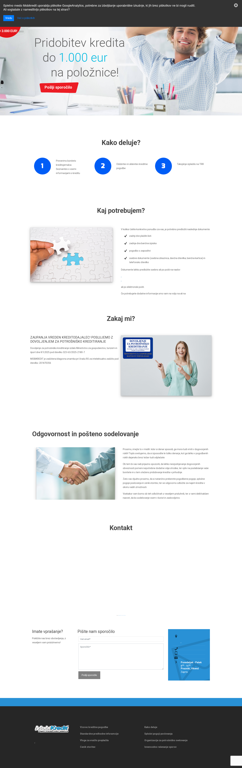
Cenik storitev (87, 747)
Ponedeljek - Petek (191, 662)
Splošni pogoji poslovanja (158, 733)
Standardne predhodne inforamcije (99, 733)
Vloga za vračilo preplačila (94, 740)
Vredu (8, 18)
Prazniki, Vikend (190, 668)
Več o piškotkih (26, 18)
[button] (236, 5)
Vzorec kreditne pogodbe (94, 727)
